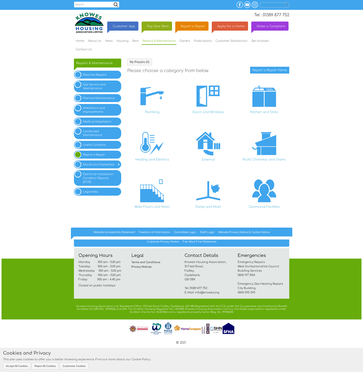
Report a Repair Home (269, 70)
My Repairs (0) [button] (139, 62)
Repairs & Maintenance (94, 63)
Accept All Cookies (17, 365)
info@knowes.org (207, 292)
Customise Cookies (74, 365)
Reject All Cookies (45, 365)
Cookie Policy (141, 359)
